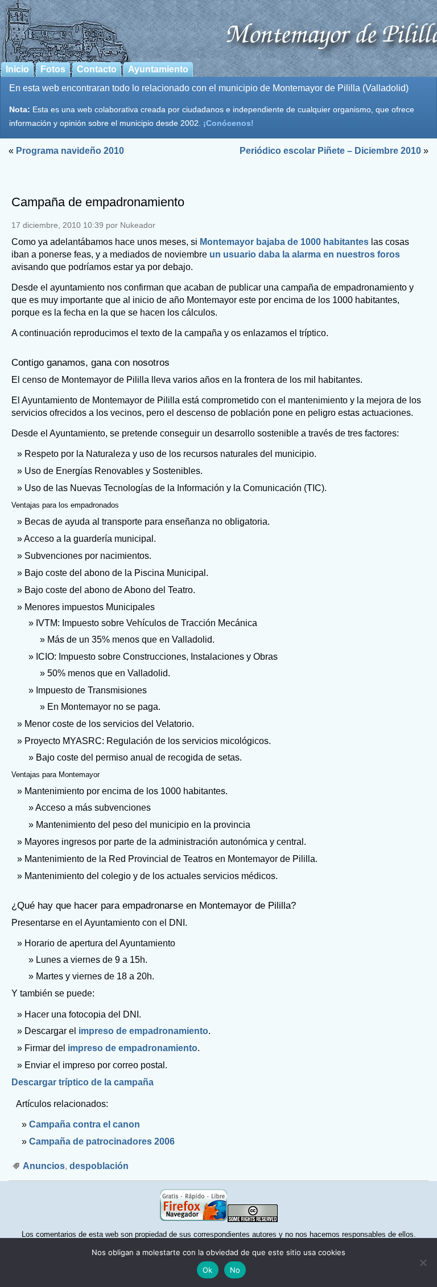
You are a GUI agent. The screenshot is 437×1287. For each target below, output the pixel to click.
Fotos (52, 69)
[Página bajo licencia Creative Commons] (253, 1219)
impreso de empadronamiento (143, 1031)
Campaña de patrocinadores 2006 (102, 1141)
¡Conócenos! (228, 123)
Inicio (17, 69)
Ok (208, 1269)
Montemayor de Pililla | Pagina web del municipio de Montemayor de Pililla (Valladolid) (218, 29)
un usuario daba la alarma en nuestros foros (304, 254)
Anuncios (44, 1166)
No (235, 1269)
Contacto (97, 69)
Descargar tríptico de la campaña (82, 1082)
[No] (422, 1262)
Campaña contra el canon (84, 1124)
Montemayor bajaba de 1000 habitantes (284, 242)
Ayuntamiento (158, 69)
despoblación (99, 1166)
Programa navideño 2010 (70, 151)
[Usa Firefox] (193, 1219)
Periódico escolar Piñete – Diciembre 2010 (330, 151)
